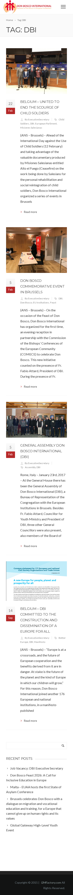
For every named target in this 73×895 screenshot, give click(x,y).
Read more (30, 212)
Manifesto (39, 641)
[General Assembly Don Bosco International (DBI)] (36, 420)
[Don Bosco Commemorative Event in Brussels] (36, 250)
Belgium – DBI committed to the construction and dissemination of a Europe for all (38, 620)
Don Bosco (26, 302)
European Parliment (46, 123)
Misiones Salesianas (31, 127)
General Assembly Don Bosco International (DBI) (42, 451)
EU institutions (41, 302)
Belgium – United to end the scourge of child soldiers (39, 107)
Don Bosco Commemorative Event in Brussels (42, 286)
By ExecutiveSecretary (37, 119)
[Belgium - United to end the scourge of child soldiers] (36, 71)
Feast (53, 302)
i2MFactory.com (51, 882)
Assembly (30, 467)
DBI (32, 123)
